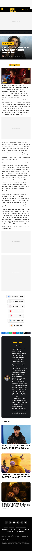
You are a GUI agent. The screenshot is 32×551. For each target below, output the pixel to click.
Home (5, 527)
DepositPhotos (4, 539)
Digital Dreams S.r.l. (22, 535)
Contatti (12, 529)
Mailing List (4, 529)
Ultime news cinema (8, 43)
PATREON (25, 9)
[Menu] (2, 9)
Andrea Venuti (10, 56)
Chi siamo (11, 527)
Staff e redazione (21, 527)
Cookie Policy (21, 531)
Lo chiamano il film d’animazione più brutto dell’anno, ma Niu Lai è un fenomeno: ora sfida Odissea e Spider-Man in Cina (15, 476)
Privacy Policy (11, 531)
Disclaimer (26, 529)
